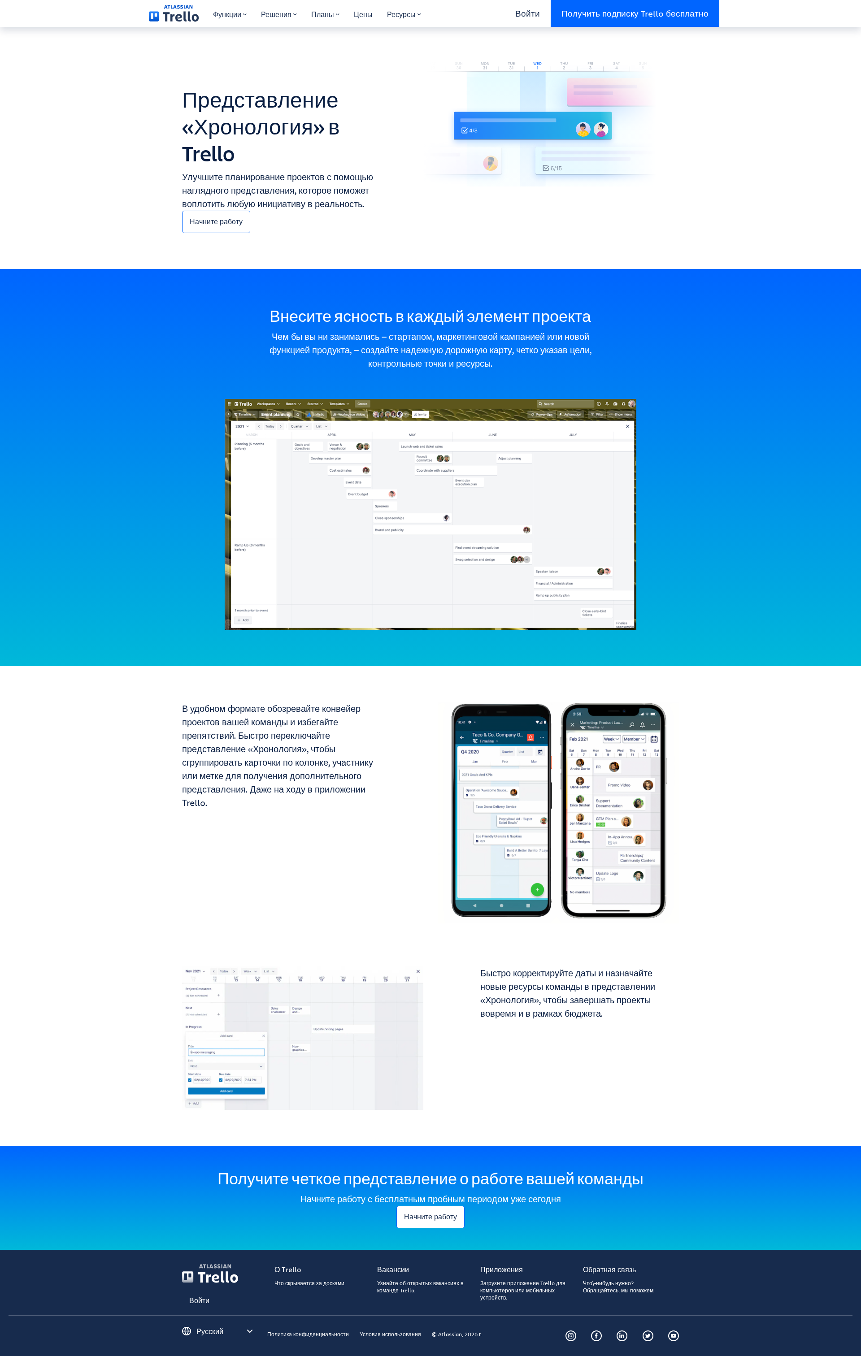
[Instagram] (570, 1335)
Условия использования (390, 1334)
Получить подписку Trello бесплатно (635, 13)
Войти (527, 13)
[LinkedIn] (622, 1335)
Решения (276, 14)
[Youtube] (673, 1335)
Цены (363, 14)
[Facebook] (596, 1335)
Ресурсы (401, 14)
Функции (227, 14)
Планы (322, 14)
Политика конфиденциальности (308, 1334)
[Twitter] (648, 1335)
